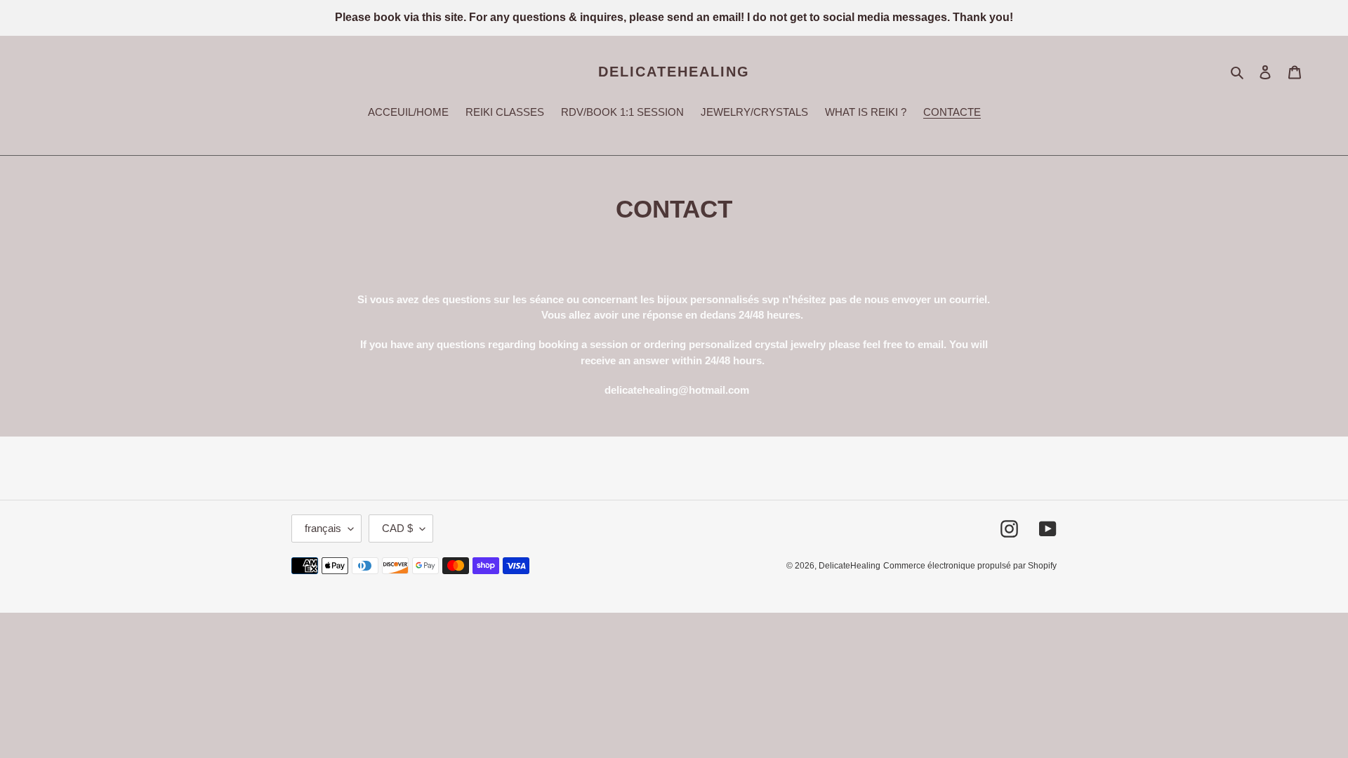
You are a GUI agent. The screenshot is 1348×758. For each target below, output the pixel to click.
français (323, 528)
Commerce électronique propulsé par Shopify (970, 566)
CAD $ (397, 528)
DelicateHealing (674, 71)
